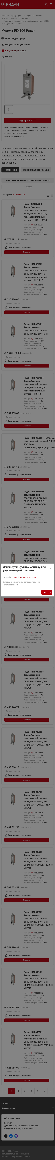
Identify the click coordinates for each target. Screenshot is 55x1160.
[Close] (51, 568)
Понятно (47, 592)
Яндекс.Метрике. (30, 577)
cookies (17, 577)
